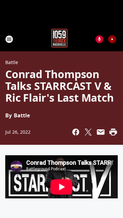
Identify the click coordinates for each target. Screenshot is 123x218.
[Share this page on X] (88, 132)
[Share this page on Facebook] (75, 132)
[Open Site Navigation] (9, 39)
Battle (11, 62)
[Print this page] (113, 132)
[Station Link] (59, 39)
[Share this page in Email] (100, 132)
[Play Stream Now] (112, 39)
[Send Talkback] (99, 39)
